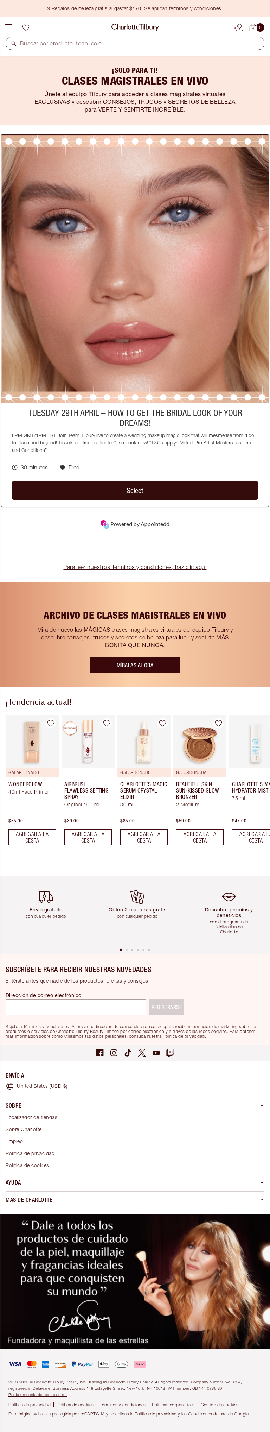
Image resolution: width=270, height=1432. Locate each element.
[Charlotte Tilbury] (135, 27)
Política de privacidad (30, 1153)
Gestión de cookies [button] (220, 1404)
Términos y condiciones (123, 1404)
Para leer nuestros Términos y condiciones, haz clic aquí (134, 567)
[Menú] (9, 27)
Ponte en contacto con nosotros (38, 1394)
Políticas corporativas (173, 1404)
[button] (14, 43)
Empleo (14, 1141)
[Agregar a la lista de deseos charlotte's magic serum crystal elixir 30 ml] (162, 723)
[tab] (121, 950)
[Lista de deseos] (25, 27)
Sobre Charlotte (24, 1129)
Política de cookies (27, 1165)
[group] (30, 783)
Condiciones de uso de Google (218, 1414)
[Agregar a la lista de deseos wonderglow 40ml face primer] (50, 723)
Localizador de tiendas (31, 1117)
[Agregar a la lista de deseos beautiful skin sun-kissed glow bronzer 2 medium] (218, 723)
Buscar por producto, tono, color (62, 43)
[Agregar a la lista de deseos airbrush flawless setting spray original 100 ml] (106, 723)
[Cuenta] (239, 26)
